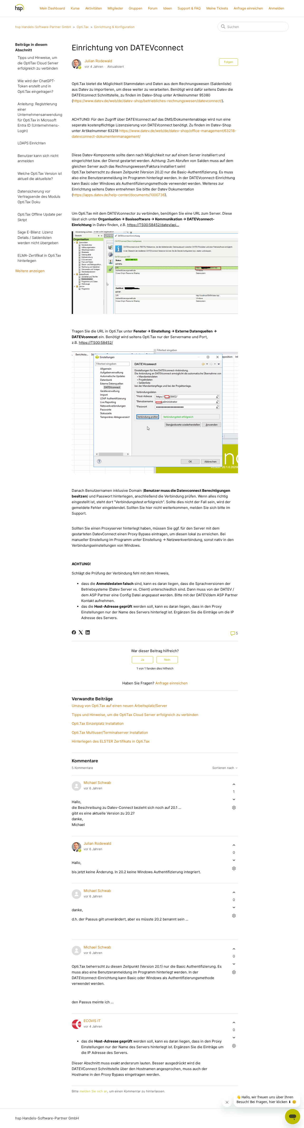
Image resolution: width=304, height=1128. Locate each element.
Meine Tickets (217, 8)
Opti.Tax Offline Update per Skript (40, 217)
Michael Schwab (97, 782)
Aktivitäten (93, 8)
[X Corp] (81, 632)
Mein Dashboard (52, 8)
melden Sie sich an (93, 1091)
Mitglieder (115, 8)
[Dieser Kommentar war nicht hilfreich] (234, 799)
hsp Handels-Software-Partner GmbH (43, 27)
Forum (152, 8)
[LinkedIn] (88, 632)
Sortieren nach (223, 768)
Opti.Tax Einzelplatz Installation (98, 723)
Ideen (167, 8)
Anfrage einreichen (248, 8)
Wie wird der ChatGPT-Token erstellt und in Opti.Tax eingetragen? (36, 86)
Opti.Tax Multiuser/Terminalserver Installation (110, 732)
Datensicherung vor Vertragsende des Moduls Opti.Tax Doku (39, 196)
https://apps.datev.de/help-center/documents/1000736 (119, 195)
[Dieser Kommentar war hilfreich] (234, 784)
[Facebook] (74, 632)
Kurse (75, 8)
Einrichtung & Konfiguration (114, 27)
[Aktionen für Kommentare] (234, 808)
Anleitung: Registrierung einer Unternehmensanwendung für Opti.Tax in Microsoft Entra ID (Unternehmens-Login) (40, 117)
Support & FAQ (189, 8)
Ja (142, 659)
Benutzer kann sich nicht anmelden (38, 158)
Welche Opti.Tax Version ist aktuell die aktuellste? (40, 176)
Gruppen (135, 8)
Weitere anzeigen (30, 271)
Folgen (228, 62)
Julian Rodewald (98, 61)
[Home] (19, 11)
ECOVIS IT (92, 1021)
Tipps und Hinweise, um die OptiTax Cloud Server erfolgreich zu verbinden (38, 63)
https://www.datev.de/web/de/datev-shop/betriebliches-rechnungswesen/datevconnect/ (147, 101)
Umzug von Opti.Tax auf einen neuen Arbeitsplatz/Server (119, 705)
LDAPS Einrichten (32, 143)
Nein (167, 659)
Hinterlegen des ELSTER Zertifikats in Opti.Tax (111, 741)
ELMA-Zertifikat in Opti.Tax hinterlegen (39, 258)
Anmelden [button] (276, 8)
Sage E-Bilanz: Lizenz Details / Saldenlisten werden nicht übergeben (38, 237)
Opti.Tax (83, 27)
